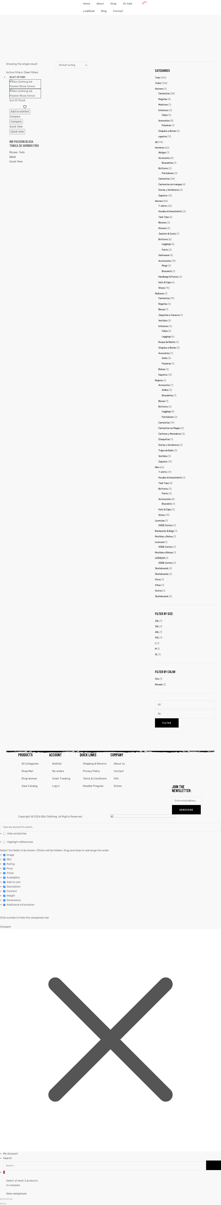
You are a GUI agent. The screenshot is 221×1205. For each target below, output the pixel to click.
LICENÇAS (160, 558)
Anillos (165, 390)
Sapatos (162, 374)
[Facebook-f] (176, 757)
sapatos (162, 136)
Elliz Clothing (49, 816)
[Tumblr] (176, 776)
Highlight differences (20, 842)
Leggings (166, 244)
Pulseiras (166, 125)
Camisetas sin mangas (170, 184)
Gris (157, 679)
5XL (157, 637)
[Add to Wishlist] (25, 106)
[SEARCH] (213, 1165)
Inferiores (163, 110)
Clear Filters (31, 72)
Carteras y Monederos (169, 434)
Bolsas (161, 369)
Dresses (162, 228)
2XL (157, 621)
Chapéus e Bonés (167, 131)
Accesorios (164, 158)
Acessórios (164, 120)
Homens (159, 89)
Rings (164, 265)
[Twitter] (193, 757)
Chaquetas (164, 439)
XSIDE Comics (165, 525)
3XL (157, 626)
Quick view (17, 131)
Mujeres (159, 380)
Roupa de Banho (166, 342)
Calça (165, 115)
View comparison (16, 1193)
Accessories (164, 261)
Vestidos (162, 320)
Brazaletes (167, 163)
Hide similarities (17, 833)
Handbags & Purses (168, 276)
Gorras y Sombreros (168, 190)
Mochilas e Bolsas (164, 552)
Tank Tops (163, 217)
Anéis (164, 358)
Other (158, 585)
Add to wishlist (20, 111)
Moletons (163, 104)
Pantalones (168, 173)
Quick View (16, 126)
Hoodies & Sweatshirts (170, 211)
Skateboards (161, 568)
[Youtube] (176, 766)
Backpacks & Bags (164, 531)
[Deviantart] (185, 766)
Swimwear (163, 255)
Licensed (159, 542)
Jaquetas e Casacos (169, 315)
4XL (157, 632)
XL (156, 654)
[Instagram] (185, 757)
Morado (159, 684)
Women (159, 201)
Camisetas (164, 93)
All (156, 142)
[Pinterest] (185, 776)
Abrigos (162, 152)
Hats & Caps (164, 282)
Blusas (161, 309)
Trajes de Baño (166, 450)
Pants (165, 249)
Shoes (161, 288)
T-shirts (162, 206)
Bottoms (163, 168)
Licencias (160, 520)
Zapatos (162, 195)
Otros (158, 579)
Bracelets (167, 271)
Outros (158, 590)
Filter (166, 722)
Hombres (159, 147)
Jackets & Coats (167, 233)
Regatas (162, 99)
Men (157, 467)
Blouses (162, 222)
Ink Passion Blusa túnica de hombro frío (24, 143)
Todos (158, 83)
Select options (17, 76)
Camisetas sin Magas (169, 428)
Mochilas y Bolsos (164, 536)
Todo (22, 152)
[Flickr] (193, 766)
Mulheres (159, 293)
